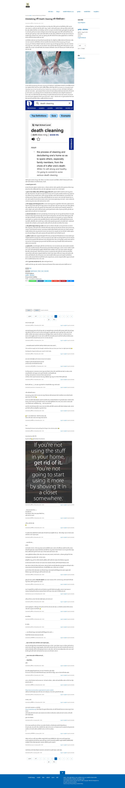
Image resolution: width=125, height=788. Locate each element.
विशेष (43, 778)
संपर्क (83, 779)
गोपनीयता (74, 779)
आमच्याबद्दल (79, 779)
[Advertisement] (49, 296)
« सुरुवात (29, 316)
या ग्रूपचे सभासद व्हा (82, 38)
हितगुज (58, 12)
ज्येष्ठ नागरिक (46, 271)
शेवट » (54, 319)
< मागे (36, 316)
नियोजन (39, 271)
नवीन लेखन (50, 12)
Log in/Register (81, 23)
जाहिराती (48, 778)
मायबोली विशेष (87, 12)
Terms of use (66, 784)
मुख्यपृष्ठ (30, 15)
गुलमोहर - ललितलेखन (29, 275)
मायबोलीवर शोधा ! (81, 58)
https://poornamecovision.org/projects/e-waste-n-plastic (39, 690)
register (37, 310)
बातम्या (53, 778)
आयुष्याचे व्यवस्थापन (34, 271)
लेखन (30, 268)
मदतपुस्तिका (96, 12)
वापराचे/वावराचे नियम (67, 779)
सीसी (57, 778)
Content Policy (80, 784)
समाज (42, 271)
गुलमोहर (78, 12)
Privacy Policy (73, 784)
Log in (29, 310)
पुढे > (49, 319)
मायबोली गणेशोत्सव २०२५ (68, 12)
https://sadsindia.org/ (30, 709)
